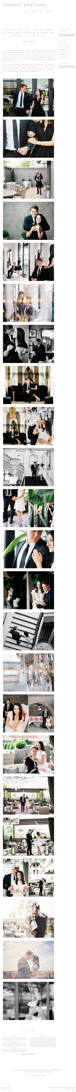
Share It (28, 1032)
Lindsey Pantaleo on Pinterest (12, 1090)
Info (41, 11)
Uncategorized (63, 54)
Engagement (28, 41)
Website (14, 1047)
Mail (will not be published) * (14, 1041)
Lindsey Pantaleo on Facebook (6, 1090)
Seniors (68, 52)
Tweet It (24, 1032)
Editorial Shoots (64, 47)
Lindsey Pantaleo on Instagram (3, 1090)
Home (26, 11)
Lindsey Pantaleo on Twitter (9, 1090)
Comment (43, 1036)
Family (60, 52)
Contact (49, 11)
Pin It (33, 1032)
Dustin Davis (71, 1090)
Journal (34, 11)
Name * (14, 1036)
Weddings (61, 57)
